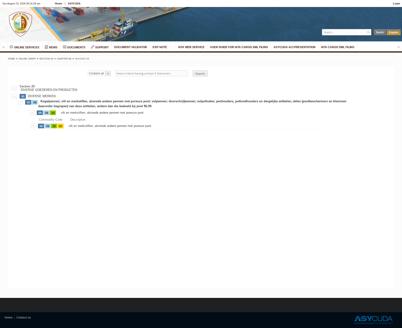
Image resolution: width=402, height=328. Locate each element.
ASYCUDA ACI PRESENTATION (294, 47)
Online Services (26, 47)
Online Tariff (27, 58)
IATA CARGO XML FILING (337, 47)
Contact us (24, 317)
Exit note (160, 47)
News (52, 47)
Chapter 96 (64, 58)
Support (101, 47)
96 (22, 96)
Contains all (96, 73)
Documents (76, 47)
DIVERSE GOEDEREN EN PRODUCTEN (49, 90)
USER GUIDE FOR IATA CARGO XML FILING (239, 47)
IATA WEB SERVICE (191, 47)
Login (396, 3)
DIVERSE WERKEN (42, 96)
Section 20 (46, 58)
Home (58, 3)
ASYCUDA (74, 3)
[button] (200, 73)
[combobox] (99, 73)
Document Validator (130, 47)
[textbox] (344, 32)
